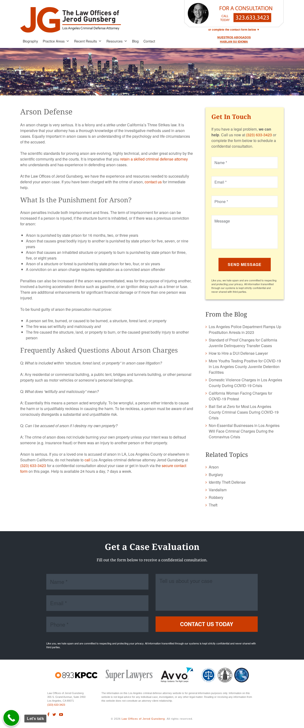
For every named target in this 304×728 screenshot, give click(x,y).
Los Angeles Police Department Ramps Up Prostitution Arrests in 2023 (245, 329)
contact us (153, 181)
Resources (114, 41)
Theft (213, 505)
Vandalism (218, 489)
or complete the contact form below (232, 29)
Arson (214, 467)
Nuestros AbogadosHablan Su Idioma (234, 39)
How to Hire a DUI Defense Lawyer (238, 353)
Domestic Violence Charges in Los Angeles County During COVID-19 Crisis (245, 382)
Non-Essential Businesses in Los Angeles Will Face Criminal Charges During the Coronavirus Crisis (244, 431)
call (87, 460)
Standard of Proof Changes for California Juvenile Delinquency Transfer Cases (243, 342)
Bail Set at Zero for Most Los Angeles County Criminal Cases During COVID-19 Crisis (244, 412)
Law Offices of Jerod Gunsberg (143, 718)
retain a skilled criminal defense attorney (154, 159)
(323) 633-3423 (33, 465)
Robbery (216, 497)
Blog (135, 41)
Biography (30, 41)
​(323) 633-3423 (56, 704)
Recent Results (85, 41)
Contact (149, 41)
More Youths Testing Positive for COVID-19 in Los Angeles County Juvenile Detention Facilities (245, 366)
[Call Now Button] (11, 718)
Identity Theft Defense (227, 482)
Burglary (216, 474)
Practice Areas (54, 41)
